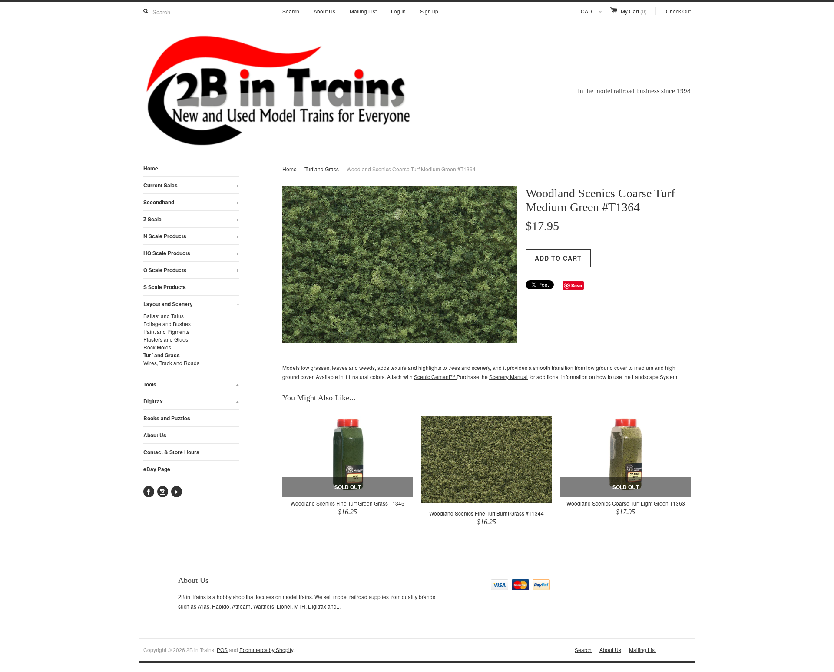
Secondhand (191, 202)
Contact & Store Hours (171, 452)
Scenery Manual (508, 376)
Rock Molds (157, 347)
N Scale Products (191, 236)
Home (150, 168)
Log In (398, 11)
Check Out (678, 11)
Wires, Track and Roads (171, 362)
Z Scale (191, 219)
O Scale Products (191, 270)
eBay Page (156, 469)
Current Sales (191, 185)
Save (576, 285)
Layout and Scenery (191, 304)
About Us (324, 11)
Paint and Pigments (166, 331)
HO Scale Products (191, 253)
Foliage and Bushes (167, 323)
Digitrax (191, 401)
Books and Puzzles (166, 418)
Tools (191, 384)
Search (290, 11)
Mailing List (363, 11)
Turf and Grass (161, 355)
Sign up (429, 11)
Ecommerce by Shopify (266, 649)
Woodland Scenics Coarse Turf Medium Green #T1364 (411, 169)
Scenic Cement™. (435, 376)
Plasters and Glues (165, 339)
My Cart (634, 11)
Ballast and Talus (163, 315)
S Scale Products (164, 287)
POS (222, 649)
